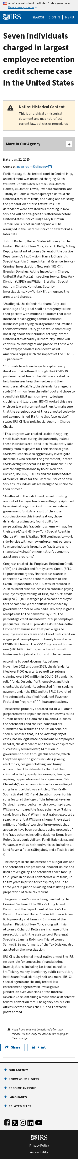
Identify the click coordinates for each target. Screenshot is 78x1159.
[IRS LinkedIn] (30, 1122)
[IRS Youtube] (38, 1122)
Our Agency (18, 1070)
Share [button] (15, 1047)
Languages (18, 1097)
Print (41, 1047)
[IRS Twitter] (15, 1122)
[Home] (12, 16)
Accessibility (39, 1152)
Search (38, 17)
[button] (54, 17)
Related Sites (20, 1106)
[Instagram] (23, 1122)
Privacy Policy (39, 1145)
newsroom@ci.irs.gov (32, 166)
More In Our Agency (23, 144)
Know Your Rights (24, 1079)
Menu (69, 17)
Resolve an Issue (22, 1088)
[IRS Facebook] (7, 1122)
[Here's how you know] (39, 5)
